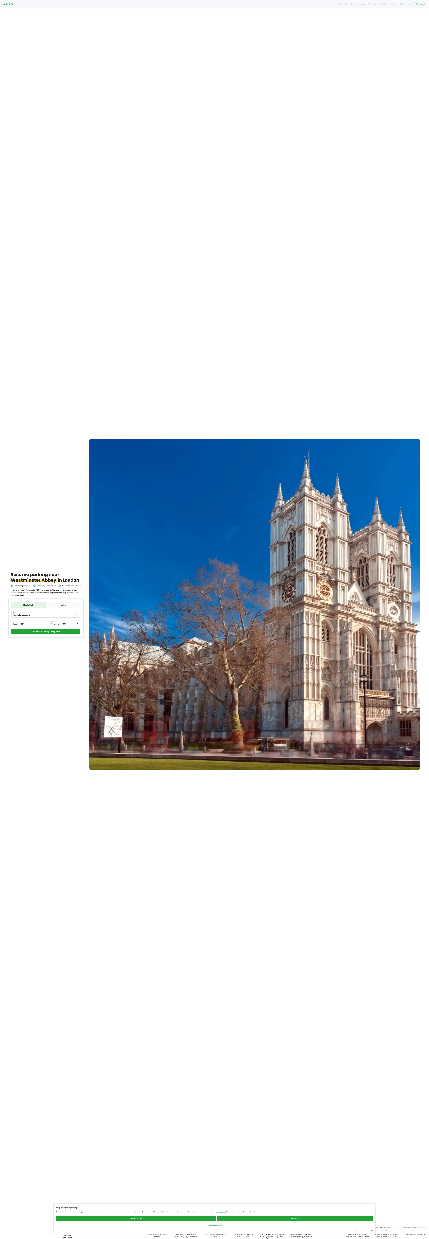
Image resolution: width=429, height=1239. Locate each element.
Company (393, 4)
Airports (383, 4)
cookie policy (221, 1212)
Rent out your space (358, 4)
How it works (342, 4)
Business (372, 4)
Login (410, 4)
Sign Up (419, 4)
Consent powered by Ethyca (362, 1231)
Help (402, 4)
